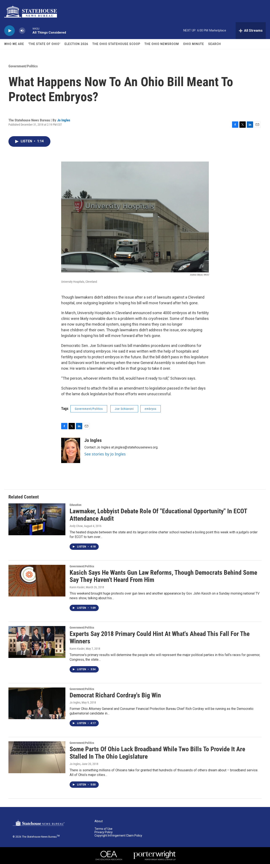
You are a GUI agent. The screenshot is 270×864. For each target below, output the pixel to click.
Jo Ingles (63, 120)
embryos (150, 408)
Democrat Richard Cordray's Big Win (115, 695)
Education (75, 505)
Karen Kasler (77, 587)
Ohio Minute (193, 44)
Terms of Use (103, 828)
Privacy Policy (103, 832)
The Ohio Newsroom (161, 44)
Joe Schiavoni (124, 408)
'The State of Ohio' (44, 44)
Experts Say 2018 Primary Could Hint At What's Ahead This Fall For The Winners (160, 637)
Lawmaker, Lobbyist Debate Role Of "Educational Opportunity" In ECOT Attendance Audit (158, 514)
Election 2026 (76, 44)
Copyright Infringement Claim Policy (118, 835)
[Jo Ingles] (70, 450)
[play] (9, 30)
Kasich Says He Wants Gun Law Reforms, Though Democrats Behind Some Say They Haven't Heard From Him (163, 576)
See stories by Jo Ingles (105, 453)
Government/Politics (23, 66)
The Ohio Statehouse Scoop (116, 44)
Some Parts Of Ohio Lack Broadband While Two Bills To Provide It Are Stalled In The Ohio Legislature (157, 752)
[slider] (29, 30)
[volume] (22, 30)
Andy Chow (76, 526)
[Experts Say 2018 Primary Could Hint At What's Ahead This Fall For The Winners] (36, 642)
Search (214, 44)
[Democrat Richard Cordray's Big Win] (36, 703)
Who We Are (14, 44)
